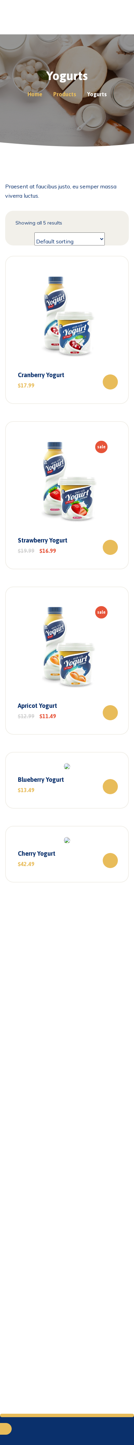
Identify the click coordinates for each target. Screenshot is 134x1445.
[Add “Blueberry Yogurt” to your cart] (110, 786)
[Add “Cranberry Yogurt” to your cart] (110, 382)
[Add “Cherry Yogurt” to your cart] (110, 860)
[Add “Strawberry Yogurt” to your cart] (110, 547)
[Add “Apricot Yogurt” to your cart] (110, 712)
